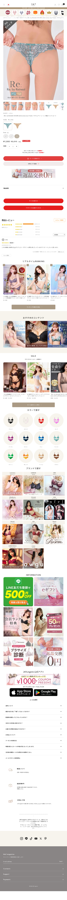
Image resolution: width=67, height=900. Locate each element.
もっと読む (6, 255)
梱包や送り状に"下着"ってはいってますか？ (18, 711)
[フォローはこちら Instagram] (21, 838)
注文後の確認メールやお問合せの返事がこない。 (19, 752)
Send (60, 861)
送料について (9, 706)
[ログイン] (55, 4)
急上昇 (42, 12)
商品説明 (6, 188)
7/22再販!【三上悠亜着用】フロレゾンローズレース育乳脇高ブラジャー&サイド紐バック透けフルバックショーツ (14, 297)
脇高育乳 (56, 12)
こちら (38, 803)
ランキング (49, 12)
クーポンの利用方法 (11, 740)
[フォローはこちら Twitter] (41, 838)
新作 (7, 12)
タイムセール (35, 12)
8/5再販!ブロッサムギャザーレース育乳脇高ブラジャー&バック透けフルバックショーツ (38, 297)
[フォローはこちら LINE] (26, 838)
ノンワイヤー (63, 12)
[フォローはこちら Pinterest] (45, 838)
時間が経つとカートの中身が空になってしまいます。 (20, 746)
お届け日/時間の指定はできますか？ (16, 729)
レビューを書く (59, 220)
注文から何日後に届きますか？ (14, 723)
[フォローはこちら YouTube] (36, 838)
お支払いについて (10, 735)
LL (16, 136)
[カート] (63, 5)
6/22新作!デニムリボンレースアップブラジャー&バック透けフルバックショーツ (38, 395)
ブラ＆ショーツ (14, 12)
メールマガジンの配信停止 (13, 758)
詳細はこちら (20, 788)
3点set (28, 12)
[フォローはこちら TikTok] (31, 838)
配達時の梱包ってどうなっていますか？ (16, 717)
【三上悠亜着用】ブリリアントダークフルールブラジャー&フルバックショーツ (14, 395)
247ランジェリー (7, 17)
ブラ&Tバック (21, 12)
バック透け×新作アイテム (20, 17)
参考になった (61, 252)
